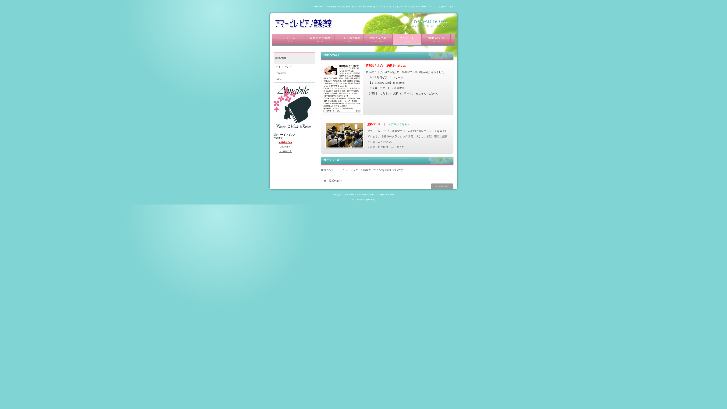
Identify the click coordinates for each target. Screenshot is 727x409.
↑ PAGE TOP (442, 186)
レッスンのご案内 (349, 39)
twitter (278, 79)
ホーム (291, 39)
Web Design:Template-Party (363, 199)
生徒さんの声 (378, 39)
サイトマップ (283, 66)
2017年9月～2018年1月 (285, 147)
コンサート (407, 39)
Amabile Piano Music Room (361, 195)
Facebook (280, 73)
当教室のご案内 (320, 39)
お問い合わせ (436, 39)
